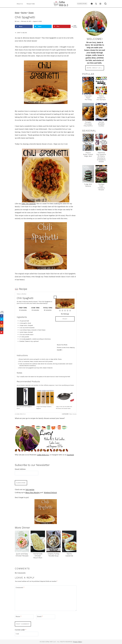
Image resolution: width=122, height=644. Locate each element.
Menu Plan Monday (32, 492)
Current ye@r (20, 630)
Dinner (31, 13)
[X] (96, 3)
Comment (20, 588)
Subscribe (82, 3)
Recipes (24, 13)
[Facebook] (91, 3)
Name (18, 617)
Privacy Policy (77, 642)
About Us (20, 4)
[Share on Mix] (1, 326)
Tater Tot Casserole (28, 204)
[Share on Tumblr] (1, 329)
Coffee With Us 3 (43, 455)
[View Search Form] (105, 4)
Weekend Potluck (50, 492)
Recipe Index (31, 4)
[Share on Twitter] (1, 319)
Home (17, 13)
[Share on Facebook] (1, 316)
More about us (94, 68)
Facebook (70, 455)
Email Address (20, 469)
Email (40, 617)
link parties (30, 489)
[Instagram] (100, 3)
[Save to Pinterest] (1, 322)
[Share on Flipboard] (1, 332)
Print (65, 319)
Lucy (18, 21)
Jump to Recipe (22, 33)
